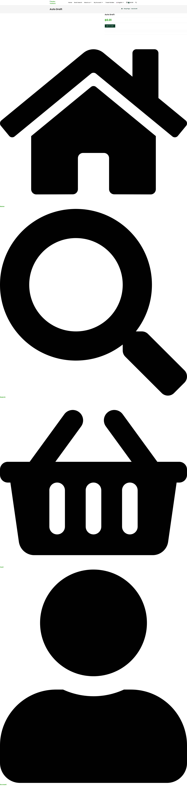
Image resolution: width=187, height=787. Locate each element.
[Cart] (93, 565)
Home (2, 206)
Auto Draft (134, 8)
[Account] (93, 782)
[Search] (93, 395)
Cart (2, 567)
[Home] (121, 8)
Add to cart (110, 26)
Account (3, 784)
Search (2, 397)
